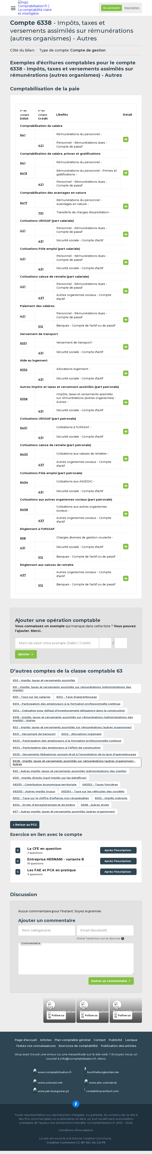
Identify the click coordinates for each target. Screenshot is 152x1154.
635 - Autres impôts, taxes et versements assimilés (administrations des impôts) (69, 771)
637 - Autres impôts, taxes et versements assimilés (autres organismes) (64, 811)
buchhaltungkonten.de (103, 1072)
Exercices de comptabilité (78, 1046)
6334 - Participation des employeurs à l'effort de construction (57, 747)
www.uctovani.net (50, 1082)
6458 (24, 509)
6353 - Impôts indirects (111, 798)
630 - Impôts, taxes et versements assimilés (44, 680)
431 (40, 241)
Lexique (131, 1040)
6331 (23, 343)
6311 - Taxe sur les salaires (31, 696)
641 (22, 135)
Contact (100, 1040)
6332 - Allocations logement (81, 734)
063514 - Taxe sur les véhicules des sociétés (92, 791)
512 (40, 326)
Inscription (131, 7)
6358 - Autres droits (95, 804)
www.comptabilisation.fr (55, 1072)
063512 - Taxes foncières (100, 784)
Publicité (115, 1040)
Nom (36, 930)
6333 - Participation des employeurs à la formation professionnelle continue (67, 740)
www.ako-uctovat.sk (103, 1082)
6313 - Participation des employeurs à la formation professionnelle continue (66, 703)
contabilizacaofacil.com (102, 1091)
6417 (23, 203)
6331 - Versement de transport (34, 734)
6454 (24, 482)
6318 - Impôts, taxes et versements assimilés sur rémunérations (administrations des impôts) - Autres (73, 719)
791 (40, 213)
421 (41, 145)
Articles (45, 1040)
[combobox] (105, 643)
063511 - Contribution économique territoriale (44, 784)
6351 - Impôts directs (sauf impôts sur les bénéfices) (49, 777)
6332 (24, 370)
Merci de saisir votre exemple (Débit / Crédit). (55, 643)
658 (23, 538)
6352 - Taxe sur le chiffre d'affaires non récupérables (51, 798)
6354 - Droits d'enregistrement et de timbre (44, 804)
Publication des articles (118, 1046)
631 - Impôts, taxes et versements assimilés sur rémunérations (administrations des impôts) (72, 688)
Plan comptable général (72, 1040)
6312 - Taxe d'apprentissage (76, 696)
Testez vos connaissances (36, 1046)
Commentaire (30, 943)
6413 (23, 173)
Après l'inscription (118, 851)
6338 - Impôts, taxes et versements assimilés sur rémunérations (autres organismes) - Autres (74, 762)
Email (93, 930)
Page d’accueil (26, 1040)
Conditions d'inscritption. (76, 1130)
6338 (24, 399)
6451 (23, 428)
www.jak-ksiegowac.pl (53, 1091)
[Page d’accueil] (35, 8)
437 (41, 298)
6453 (24, 454)
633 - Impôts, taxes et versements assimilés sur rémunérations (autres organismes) (72, 727)
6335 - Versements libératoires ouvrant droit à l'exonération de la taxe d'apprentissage (74, 754)
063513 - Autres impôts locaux (34, 791)
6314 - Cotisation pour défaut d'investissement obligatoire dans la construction (69, 710)
